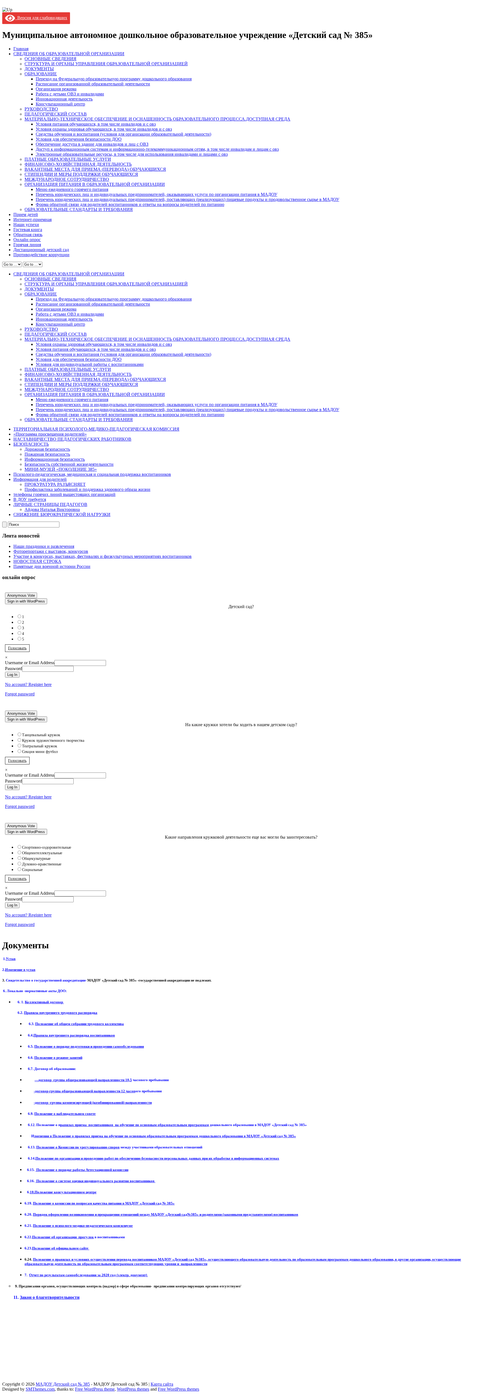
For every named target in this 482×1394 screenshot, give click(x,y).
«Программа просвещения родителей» (50, 434)
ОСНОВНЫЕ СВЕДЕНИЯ (50, 58)
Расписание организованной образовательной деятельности (93, 83)
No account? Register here (28, 684)
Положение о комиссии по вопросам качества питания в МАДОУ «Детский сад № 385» (104, 1203)
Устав (11, 959)
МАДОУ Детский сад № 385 (63, 1384)
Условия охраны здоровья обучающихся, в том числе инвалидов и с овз (104, 129)
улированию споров (78, 1147)
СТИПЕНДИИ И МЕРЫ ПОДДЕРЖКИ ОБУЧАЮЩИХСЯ (81, 174)
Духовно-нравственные (41, 864)
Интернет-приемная (32, 219)
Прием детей (25, 214)
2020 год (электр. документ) (124, 1275)
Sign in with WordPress (26, 601)
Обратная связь (27, 234)
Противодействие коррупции (41, 254)
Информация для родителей (40, 479)
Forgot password (20, 694)
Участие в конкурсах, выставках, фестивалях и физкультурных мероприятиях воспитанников (102, 556)
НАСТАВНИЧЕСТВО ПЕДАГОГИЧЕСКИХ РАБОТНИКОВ (72, 439)
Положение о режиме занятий (58, 1057)
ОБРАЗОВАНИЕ (41, 73)
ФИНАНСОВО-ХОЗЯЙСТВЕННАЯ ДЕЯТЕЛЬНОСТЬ (78, 164)
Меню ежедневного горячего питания (72, 189)
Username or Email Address (29, 662)
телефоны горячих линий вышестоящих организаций (64, 494)
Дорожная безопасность (47, 449)
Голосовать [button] (17, 648)
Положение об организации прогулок (63, 1237)
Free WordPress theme (95, 1389)
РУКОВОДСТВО (41, 109)
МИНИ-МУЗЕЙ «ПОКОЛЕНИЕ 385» (61, 469)
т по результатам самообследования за (65, 1275)
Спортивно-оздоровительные (46, 847)
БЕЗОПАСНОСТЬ (31, 444)
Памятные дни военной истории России (51, 566)
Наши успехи (26, 224)
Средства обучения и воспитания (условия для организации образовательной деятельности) (123, 134)
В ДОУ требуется (29, 499)
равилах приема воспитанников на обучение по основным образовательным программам (134, 1125)
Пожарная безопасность (47, 454)
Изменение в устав (20, 970)
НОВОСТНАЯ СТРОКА (37, 561)
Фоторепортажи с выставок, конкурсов (50, 551)
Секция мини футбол (40, 752)
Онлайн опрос (27, 239)
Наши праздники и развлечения (43, 546)
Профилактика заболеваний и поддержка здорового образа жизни (87, 489)
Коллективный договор (44, 1002)
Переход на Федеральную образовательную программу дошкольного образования (114, 78)
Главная (20, 48)
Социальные (32, 870)
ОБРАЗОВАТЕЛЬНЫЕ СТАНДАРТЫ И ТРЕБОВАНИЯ (79, 209)
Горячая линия (27, 244)
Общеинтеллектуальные (42, 853)
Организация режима (56, 89)
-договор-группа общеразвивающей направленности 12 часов (84, 1091)
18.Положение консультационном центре (63, 1192)
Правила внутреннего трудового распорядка (60, 1013)
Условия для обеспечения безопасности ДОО (79, 139)
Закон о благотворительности (49, 1297)
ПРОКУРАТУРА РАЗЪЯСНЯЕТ (55, 484)
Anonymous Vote (21, 595)
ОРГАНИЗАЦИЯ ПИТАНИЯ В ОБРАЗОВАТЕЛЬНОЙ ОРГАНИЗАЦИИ (95, 184)
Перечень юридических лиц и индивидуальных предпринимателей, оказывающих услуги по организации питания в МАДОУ (156, 194)
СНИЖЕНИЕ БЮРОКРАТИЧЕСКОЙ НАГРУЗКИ (61, 514)
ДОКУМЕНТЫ (39, 68)
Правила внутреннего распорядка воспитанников (74, 1035)
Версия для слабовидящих (41, 17)
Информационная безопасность (55, 459)
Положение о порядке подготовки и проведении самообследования (89, 1046)
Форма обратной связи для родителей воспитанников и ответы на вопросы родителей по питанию (130, 204)
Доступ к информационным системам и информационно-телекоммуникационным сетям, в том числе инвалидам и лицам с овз (157, 149)
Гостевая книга (27, 229)
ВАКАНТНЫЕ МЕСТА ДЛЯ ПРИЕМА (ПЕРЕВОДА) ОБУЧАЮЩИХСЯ (95, 169)
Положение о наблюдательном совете (65, 1114)
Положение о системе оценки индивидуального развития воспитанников (95, 1181)
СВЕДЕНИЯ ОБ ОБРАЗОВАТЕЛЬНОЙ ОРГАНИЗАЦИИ (68, 53)
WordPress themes (133, 1389)
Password (13, 668)
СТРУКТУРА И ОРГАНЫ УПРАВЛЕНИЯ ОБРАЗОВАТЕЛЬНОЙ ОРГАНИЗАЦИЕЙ (106, 63)
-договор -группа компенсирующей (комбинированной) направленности (93, 1102)
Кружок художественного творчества (53, 740)
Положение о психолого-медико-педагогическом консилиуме (83, 1225)
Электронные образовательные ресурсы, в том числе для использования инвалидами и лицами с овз (132, 154)
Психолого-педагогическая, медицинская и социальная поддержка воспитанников (92, 474)
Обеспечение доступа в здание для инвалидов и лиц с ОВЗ (92, 144)
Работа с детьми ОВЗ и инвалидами (70, 94)
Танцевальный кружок (41, 735)
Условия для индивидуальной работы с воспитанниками (90, 364)
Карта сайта (162, 1384)
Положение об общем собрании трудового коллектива (79, 1024)
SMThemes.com (40, 1389)
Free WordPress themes (178, 1389)
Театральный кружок (39, 746)
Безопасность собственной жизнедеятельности (69, 464)
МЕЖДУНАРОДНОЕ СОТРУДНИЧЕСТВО (67, 179)
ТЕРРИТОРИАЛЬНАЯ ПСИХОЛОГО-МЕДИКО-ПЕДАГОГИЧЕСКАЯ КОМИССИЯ (96, 429)
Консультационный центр (60, 104)
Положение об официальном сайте (60, 1248)
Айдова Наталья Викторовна (52, 509)
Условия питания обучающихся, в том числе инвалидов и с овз (96, 124)
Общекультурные (36, 858)
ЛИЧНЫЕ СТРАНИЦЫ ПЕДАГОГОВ (50, 504)
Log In (12, 675)
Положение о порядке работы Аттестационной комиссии (81, 1170)
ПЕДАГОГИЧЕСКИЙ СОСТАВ (56, 114)
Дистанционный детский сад (41, 249)
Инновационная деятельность (64, 99)
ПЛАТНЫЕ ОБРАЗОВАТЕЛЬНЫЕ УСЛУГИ (68, 159)
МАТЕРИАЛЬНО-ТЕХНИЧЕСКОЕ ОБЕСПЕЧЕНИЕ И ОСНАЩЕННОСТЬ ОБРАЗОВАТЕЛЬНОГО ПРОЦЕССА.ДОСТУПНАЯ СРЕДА (157, 119)
